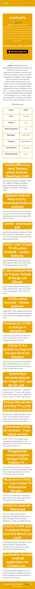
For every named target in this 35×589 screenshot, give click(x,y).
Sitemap (27, 584)
